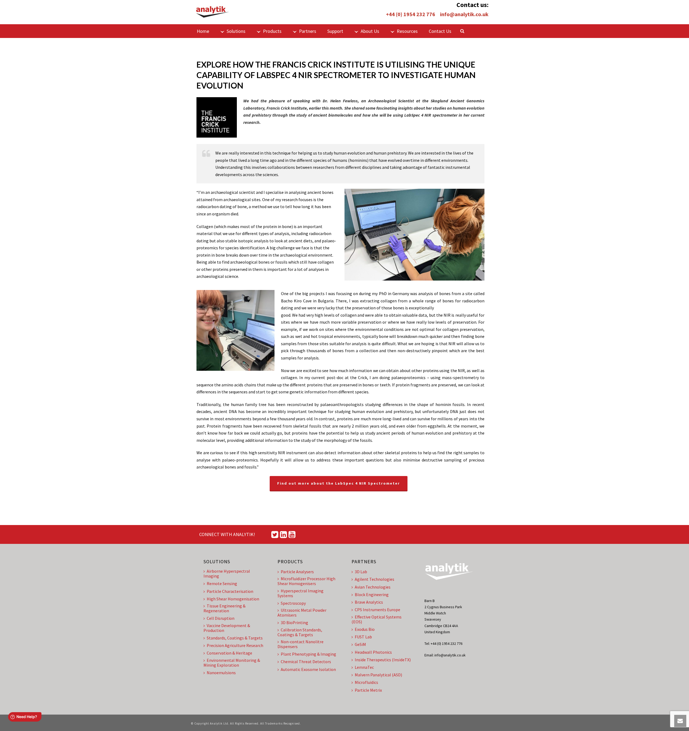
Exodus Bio (365, 629)
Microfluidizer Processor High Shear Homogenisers (306, 581)
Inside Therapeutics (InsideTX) (383, 659)
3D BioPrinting (294, 622)
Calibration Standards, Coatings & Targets (299, 632)
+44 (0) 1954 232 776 (410, 14)
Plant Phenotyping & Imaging (308, 654)
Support (335, 31)
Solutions (236, 31)
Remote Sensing (222, 583)
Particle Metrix (368, 690)
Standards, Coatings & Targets (235, 637)
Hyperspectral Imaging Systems (300, 593)
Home (203, 31)
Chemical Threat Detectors (306, 661)
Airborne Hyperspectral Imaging (226, 573)
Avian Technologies (373, 587)
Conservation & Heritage (229, 652)
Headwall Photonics (373, 652)
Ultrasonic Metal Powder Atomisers (301, 612)
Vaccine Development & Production (226, 628)
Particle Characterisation (230, 591)
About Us (370, 31)
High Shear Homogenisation (233, 598)
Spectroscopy (293, 603)
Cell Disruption (220, 618)
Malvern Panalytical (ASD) (378, 674)
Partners (307, 31)
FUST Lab (363, 636)
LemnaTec (364, 667)
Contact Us (440, 31)
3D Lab (361, 571)
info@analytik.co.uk (464, 14)
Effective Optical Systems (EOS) (376, 619)
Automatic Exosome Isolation (308, 669)
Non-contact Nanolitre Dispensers (300, 644)
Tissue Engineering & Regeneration (224, 608)
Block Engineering (372, 594)
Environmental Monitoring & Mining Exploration (231, 662)
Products (272, 31)
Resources (407, 31)
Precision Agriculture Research (235, 645)
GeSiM (360, 644)
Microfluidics (366, 682)
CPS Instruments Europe (377, 609)
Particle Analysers (297, 571)
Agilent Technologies (374, 579)
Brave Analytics (369, 602)
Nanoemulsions (221, 672)
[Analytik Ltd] (212, 12)
